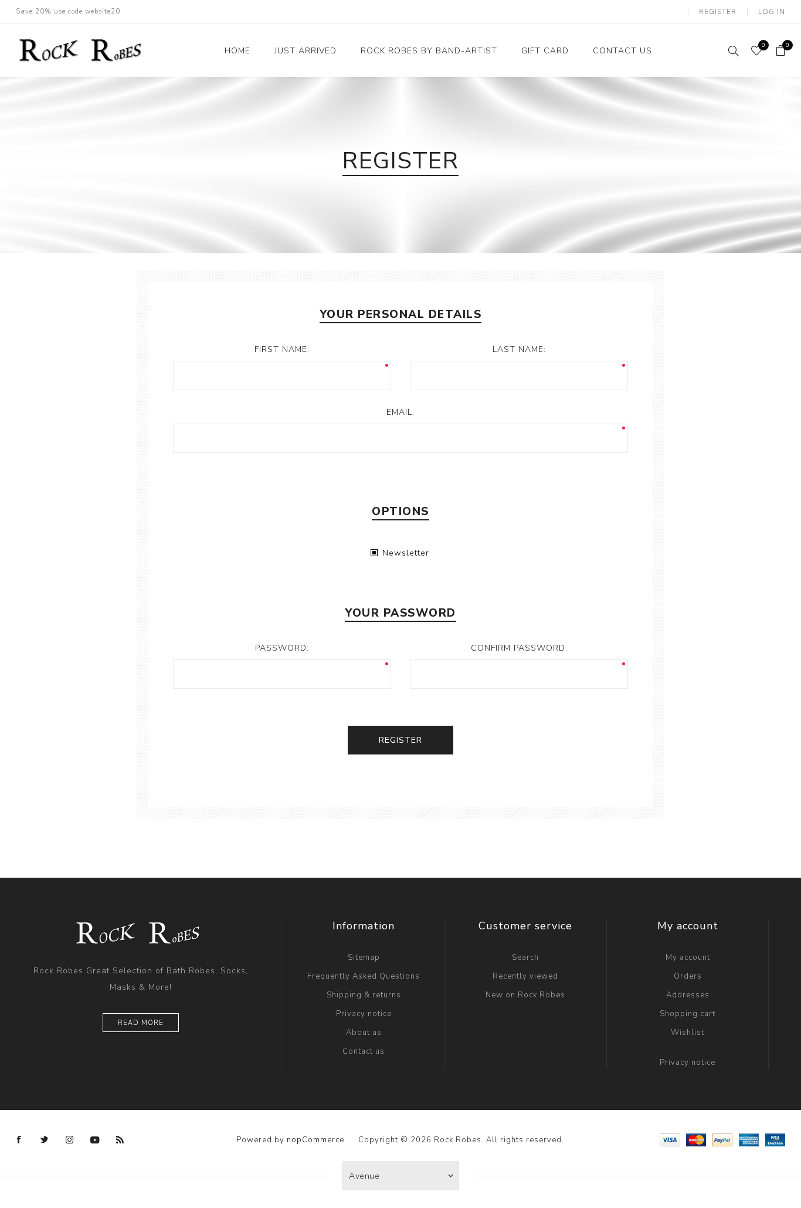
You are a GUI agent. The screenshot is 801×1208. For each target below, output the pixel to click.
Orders (688, 976)
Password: (282, 648)
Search (525, 957)
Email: (400, 412)
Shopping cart (687, 1014)
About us (364, 1032)
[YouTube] (95, 1140)
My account (688, 957)
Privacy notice (364, 1014)
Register (717, 11)
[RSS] (120, 1140)
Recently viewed (525, 976)
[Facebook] (19, 1140)
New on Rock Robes (525, 995)
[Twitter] (44, 1140)
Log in (771, 11)
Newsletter (405, 553)
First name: (282, 349)
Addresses (688, 995)
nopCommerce (315, 1140)
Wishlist (687, 1032)
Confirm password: (519, 648)
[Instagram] (69, 1140)
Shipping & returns (364, 995)
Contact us (363, 1051)
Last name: (519, 349)
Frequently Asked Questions (363, 976)
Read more (141, 1022)
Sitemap (364, 957)
